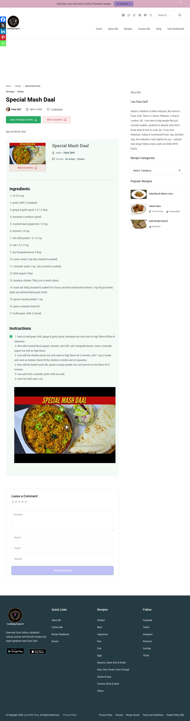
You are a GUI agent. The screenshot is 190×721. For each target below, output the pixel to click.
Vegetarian (102, 634)
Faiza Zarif (16, 109)
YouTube (147, 648)
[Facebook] (3, 19)
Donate (55, 641)
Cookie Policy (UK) (175, 715)
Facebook (147, 620)
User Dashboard (175, 28)
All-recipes (10, 91)
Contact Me (144, 28)
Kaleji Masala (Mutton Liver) (161, 193)
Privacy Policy (70, 715)
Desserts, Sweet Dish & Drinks (111, 662)
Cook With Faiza (31, 715)
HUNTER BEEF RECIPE (158, 221)
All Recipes (122, 3)
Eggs (99, 655)
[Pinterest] (3, 37)
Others (100, 690)
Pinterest (147, 641)
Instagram (148, 634)
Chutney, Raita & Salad (108, 683)
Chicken (20, 91)
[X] (3, 25)
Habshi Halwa (155, 206)
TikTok (146, 655)
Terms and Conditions (153, 715)
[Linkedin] (3, 31)
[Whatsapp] (3, 43)
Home (99, 28)
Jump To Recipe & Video (21, 119)
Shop (159, 28)
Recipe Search (133, 715)
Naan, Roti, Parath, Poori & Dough (113, 669)
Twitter (146, 627)
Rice (99, 641)
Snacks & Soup (104, 676)
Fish (99, 648)
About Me (113, 28)
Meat (99, 627)
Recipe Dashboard (60, 634)
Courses (119, 715)
